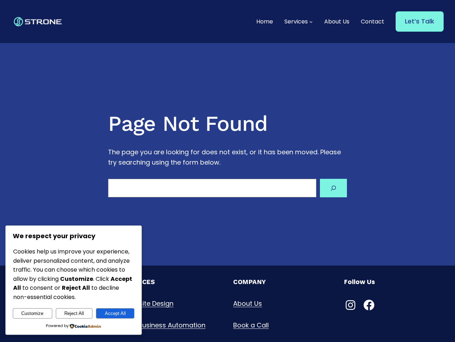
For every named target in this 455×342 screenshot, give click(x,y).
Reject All (74, 313)
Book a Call (251, 325)
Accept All (115, 313)
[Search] (333, 188)
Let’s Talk (419, 21)
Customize (32, 313)
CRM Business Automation (163, 325)
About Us (247, 303)
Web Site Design (147, 303)
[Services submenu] (311, 21)
